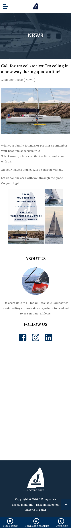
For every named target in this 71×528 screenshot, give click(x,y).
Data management (47, 504)
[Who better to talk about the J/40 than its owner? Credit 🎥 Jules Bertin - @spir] (18, 434)
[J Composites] (35, 6)
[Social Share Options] (4, 379)
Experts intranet (35, 509)
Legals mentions (22, 504)
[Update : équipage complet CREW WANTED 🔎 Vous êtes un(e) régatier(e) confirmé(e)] (53, 365)
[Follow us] (22, 337)
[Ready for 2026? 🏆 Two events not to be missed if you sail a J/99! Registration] (53, 434)
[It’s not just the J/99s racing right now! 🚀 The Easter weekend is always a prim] (18, 365)
